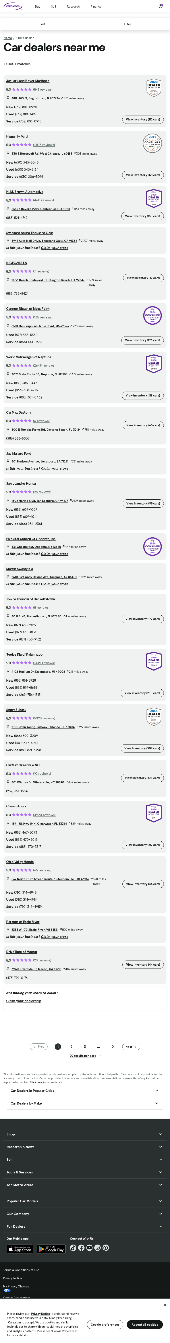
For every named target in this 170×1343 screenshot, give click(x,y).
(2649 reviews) (44, 365)
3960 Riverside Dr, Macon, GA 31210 (36, 969)
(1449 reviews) (44, 662)
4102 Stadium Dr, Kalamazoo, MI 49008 (38, 672)
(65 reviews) (42, 870)
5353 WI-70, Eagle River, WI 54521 (35, 930)
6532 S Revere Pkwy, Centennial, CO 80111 (41, 209)
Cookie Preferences (17, 1298)
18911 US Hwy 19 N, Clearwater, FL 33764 (39, 824)
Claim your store (54, 247)
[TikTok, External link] (73, 1248)
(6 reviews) (41, 420)
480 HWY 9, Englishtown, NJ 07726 (36, 98)
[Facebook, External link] (81, 1248)
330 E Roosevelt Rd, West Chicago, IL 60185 (42, 154)
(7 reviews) (41, 271)
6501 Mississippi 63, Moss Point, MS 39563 (40, 326)
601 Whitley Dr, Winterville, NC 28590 (38, 782)
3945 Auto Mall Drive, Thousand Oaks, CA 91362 (44, 241)
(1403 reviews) (44, 144)
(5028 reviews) (44, 718)
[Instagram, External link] (97, 1248)
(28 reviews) (42, 492)
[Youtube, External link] (89, 1248)
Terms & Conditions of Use (21, 1270)
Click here (36, 1082)
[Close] (165, 1305)
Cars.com (14, 1322)
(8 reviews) (41, 607)
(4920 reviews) (44, 815)
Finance (96, 6)
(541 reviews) (42, 89)
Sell (53, 6)
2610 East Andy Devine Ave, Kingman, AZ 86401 (44, 577)
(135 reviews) (42, 317)
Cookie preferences (105, 1325)
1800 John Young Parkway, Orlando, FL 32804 (43, 727)
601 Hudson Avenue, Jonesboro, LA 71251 (40, 461)
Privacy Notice (12, 1278)
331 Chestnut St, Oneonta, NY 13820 (36, 547)
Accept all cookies (145, 1325)
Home (8, 38)
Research (73, 6)
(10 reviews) (42, 773)
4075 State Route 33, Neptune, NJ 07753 (40, 374)
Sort (42, 24)
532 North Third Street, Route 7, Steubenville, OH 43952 (50, 879)
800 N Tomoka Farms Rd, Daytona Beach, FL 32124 (46, 430)
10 (112, 1046)
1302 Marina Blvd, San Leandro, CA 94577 (40, 501)
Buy (37, 6)
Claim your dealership (23, 1001)
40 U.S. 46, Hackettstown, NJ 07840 (36, 616)
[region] (85, 1320)
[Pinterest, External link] (105, 1248)
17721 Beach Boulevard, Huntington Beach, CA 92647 (48, 280)
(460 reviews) (43, 200)
